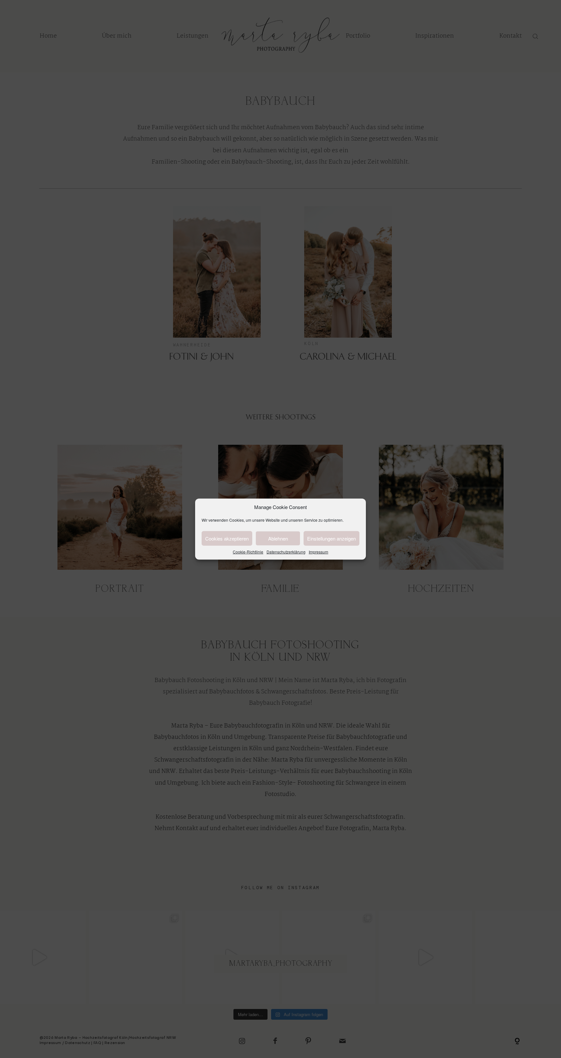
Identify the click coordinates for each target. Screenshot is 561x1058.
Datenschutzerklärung (286, 551)
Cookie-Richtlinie (248, 551)
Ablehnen (278, 538)
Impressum (318, 551)
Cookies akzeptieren (227, 538)
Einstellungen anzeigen (331, 538)
